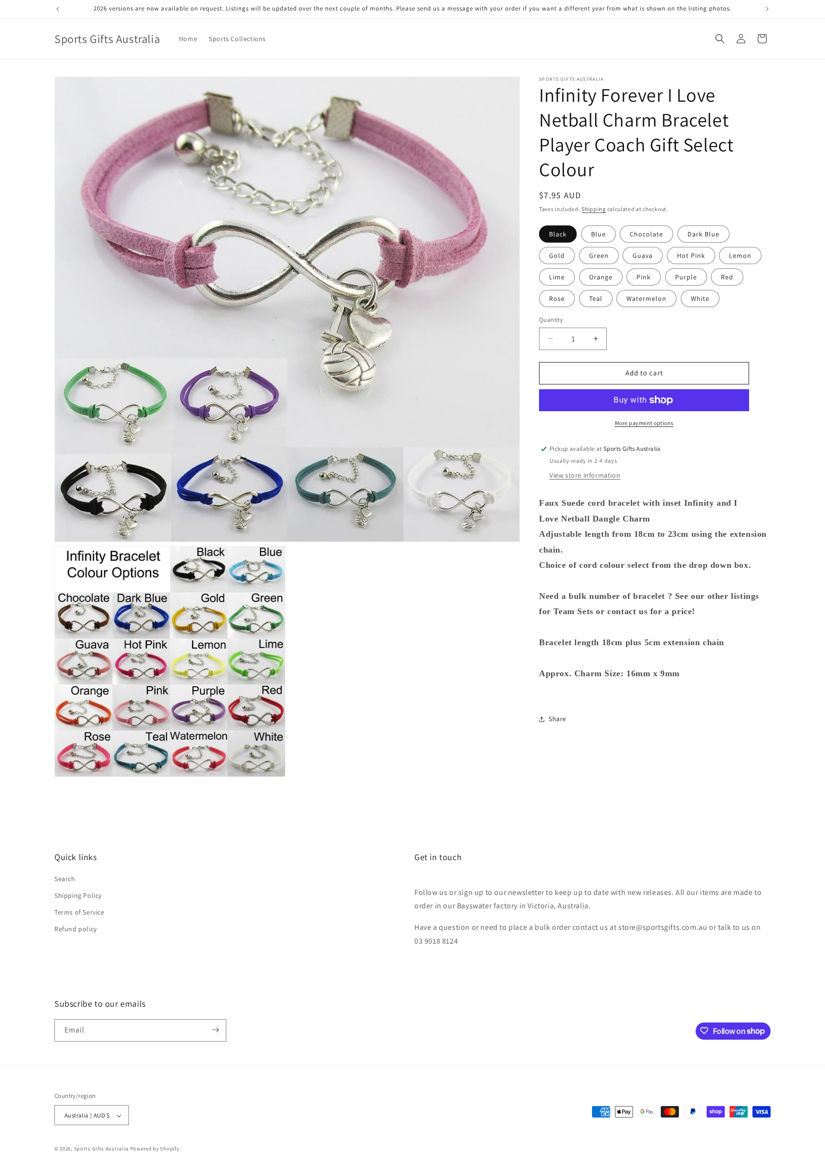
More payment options (644, 422)
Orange (601, 277)
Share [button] (557, 718)
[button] (719, 38)
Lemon (740, 255)
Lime (557, 277)
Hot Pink (691, 255)
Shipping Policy (78, 895)
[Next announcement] (767, 9)
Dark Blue (703, 234)
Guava (643, 255)
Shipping (594, 209)
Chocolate (646, 234)
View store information (585, 475)
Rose (557, 298)
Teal (596, 298)
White (700, 298)
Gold (557, 255)
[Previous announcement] (57, 9)
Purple (686, 277)
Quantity (551, 320)
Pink (643, 277)
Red (727, 277)
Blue (598, 234)
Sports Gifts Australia (101, 1149)
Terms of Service (79, 912)
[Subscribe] (215, 1030)
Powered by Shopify (155, 1149)
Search (64, 878)
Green (599, 255)
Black (558, 234)
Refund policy (75, 929)
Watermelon (646, 298)
